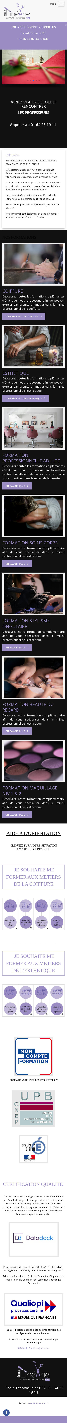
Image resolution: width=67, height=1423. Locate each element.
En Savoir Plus (15, 485)
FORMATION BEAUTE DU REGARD (28, 707)
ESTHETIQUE (15, 373)
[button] (28, 80)
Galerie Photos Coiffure (22, 316)
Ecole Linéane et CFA (37, 1403)
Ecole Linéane (13, 154)
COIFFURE (12, 291)
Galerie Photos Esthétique (24, 398)
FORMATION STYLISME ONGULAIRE (26, 623)
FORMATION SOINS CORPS (30, 543)
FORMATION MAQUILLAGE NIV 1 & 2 (29, 790)
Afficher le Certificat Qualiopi (32, 1348)
